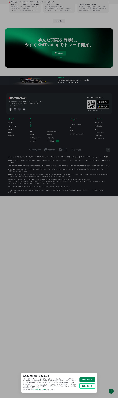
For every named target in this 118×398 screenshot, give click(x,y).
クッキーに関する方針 (39, 389)
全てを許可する (87, 379)
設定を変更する (87, 386)
